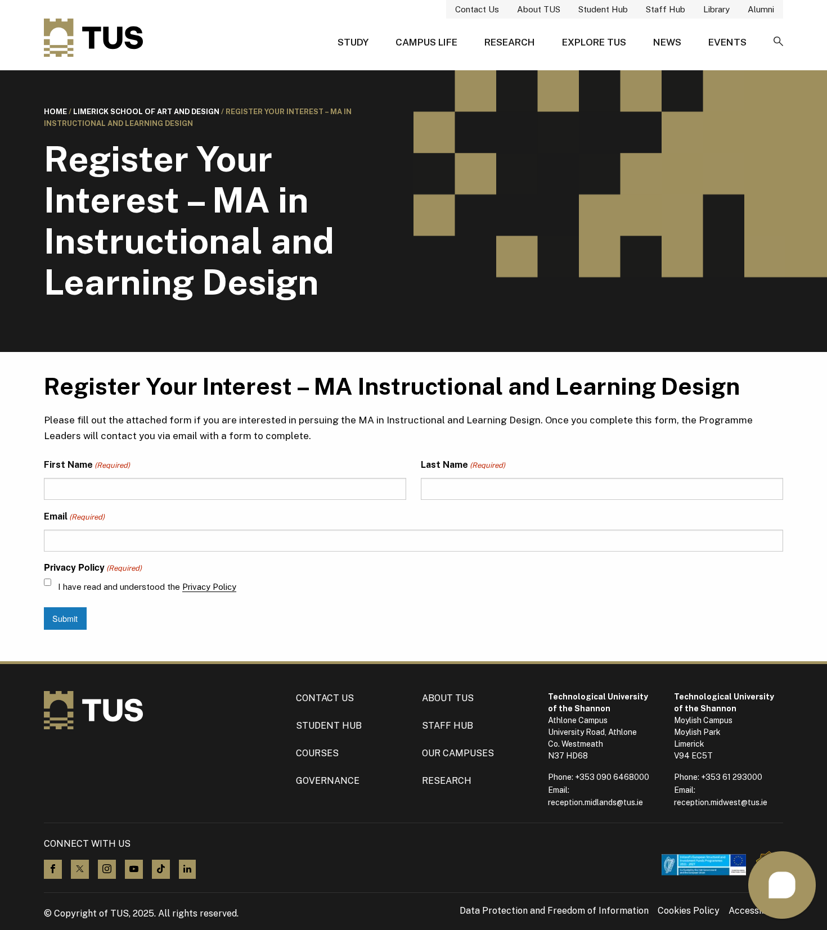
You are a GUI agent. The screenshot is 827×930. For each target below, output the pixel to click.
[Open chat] (782, 885)
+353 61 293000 (731, 777)
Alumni (761, 9)
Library (716, 9)
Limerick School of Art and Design (146, 111)
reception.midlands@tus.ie (595, 802)
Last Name (463, 464)
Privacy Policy (209, 587)
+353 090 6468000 (612, 777)
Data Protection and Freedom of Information (554, 910)
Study (353, 42)
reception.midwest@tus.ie (720, 802)
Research (509, 42)
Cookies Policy (689, 910)
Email (74, 516)
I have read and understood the (147, 587)
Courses (317, 753)
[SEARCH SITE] (778, 42)
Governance (327, 780)
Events (727, 42)
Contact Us (477, 9)
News (667, 42)
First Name (87, 464)
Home (55, 111)
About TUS (538, 9)
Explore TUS (594, 42)
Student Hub (603, 9)
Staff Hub (665, 9)
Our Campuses (458, 753)
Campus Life (426, 42)
